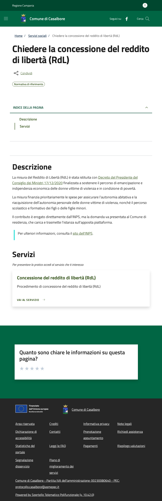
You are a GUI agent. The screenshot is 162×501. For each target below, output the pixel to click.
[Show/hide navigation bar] (5, 18)
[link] (32, 300)
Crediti (53, 423)
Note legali (124, 423)
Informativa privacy (96, 423)
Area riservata (25, 423)
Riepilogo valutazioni (131, 445)
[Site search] (147, 18)
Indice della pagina (28, 107)
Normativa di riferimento (28, 83)
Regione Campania (23, 5)
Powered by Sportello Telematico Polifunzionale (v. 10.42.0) (54, 494)
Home (19, 35)
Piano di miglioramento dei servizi (61, 466)
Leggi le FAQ (57, 445)
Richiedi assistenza (130, 431)
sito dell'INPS (82, 233)
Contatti (54, 431)
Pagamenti (90, 445)
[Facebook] (125, 18)
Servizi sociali (37, 35)
